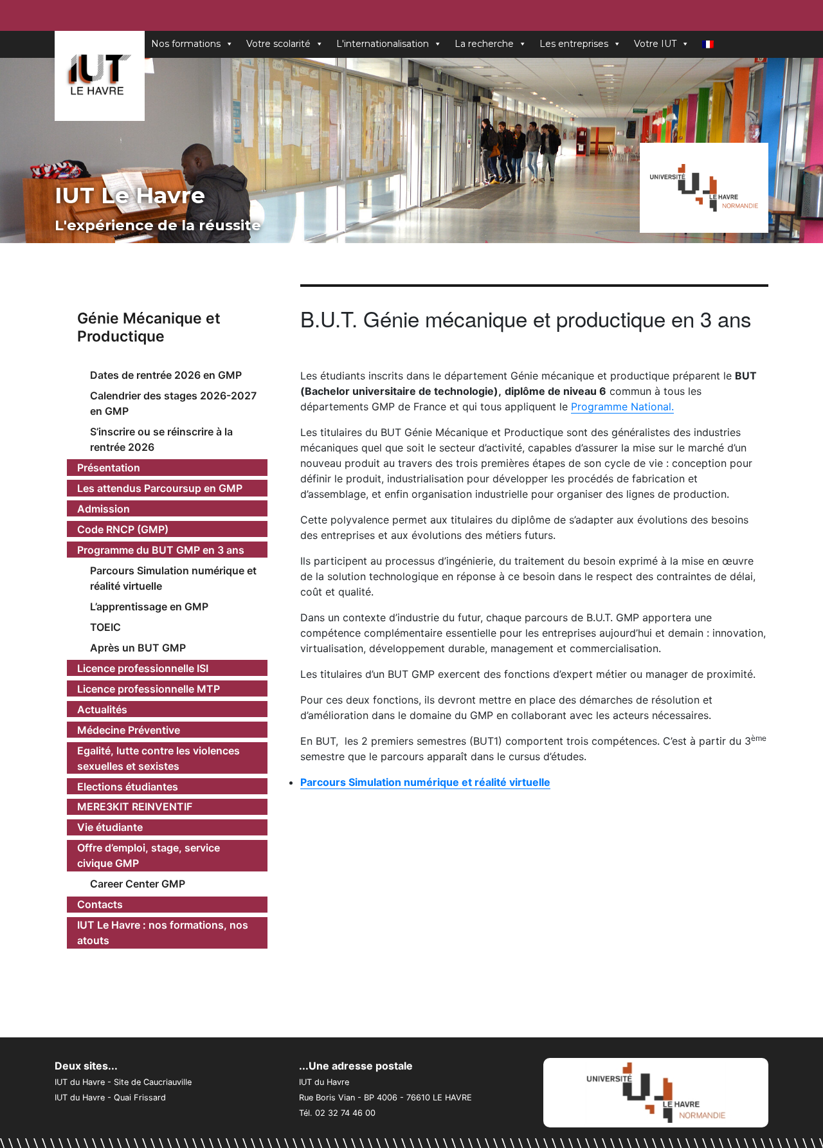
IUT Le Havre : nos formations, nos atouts (162, 932)
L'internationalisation (382, 44)
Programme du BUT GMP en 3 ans (160, 549)
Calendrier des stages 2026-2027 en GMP (173, 403)
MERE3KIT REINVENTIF (134, 806)
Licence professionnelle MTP (148, 688)
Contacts (100, 904)
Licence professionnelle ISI (142, 668)
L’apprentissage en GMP (149, 606)
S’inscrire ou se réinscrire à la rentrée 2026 (161, 439)
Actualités (102, 709)
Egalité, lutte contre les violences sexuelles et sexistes (158, 758)
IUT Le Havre (130, 195)
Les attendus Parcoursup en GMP (159, 488)
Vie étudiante (110, 827)
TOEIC (105, 627)
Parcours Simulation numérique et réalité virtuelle (173, 578)
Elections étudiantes (127, 786)
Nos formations (186, 44)
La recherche (484, 44)
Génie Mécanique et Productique (149, 327)
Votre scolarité (278, 44)
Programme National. (622, 406)
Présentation (108, 467)
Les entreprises (573, 44)
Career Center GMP (137, 883)
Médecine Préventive (128, 730)
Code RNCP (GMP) (122, 529)
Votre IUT (655, 44)
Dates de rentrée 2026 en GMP (166, 375)
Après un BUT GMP (138, 647)
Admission (103, 508)
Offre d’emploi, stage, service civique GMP (148, 855)
